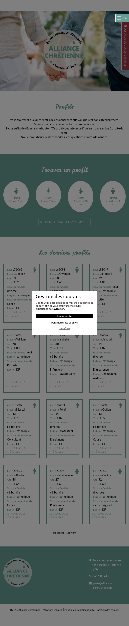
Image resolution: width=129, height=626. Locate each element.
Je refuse (64, 328)
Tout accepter (64, 315)
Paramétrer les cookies (64, 322)
